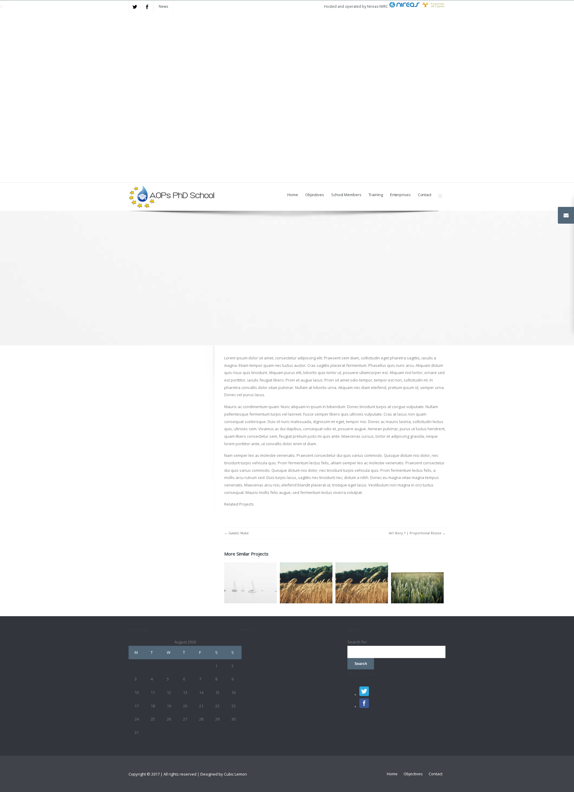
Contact (424, 194)
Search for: (357, 642)
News (163, 6)
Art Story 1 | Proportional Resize (415, 533)
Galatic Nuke (238, 533)
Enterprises (400, 194)
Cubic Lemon (235, 774)
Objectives (314, 194)
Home (292, 194)
